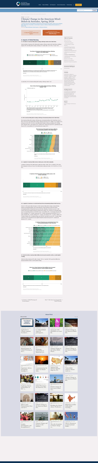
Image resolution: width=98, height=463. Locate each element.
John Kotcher (44, 23)
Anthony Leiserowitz (26, 23)
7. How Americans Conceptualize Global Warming (70, 57)
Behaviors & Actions (43, 27)
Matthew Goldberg (48, 24)
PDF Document (67, 68)
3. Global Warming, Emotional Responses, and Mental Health (69, 48)
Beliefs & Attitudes (28, 27)
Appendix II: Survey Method (69, 60)
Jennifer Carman (56, 23)
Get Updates (78, 4)
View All (76, 316)
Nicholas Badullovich (55, 24)
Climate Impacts (35, 27)
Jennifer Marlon (37, 24)
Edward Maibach (33, 23)
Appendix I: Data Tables (68, 58)
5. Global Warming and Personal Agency (69, 53)
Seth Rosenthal (39, 23)
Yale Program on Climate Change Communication (23, 4)
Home (22, 14)
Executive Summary (67, 41)
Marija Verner (26, 24)
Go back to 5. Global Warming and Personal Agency (29, 300)
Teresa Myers (31, 24)
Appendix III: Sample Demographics (70, 61)
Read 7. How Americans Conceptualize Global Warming (53, 300)
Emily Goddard (49, 23)
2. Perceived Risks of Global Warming (69, 45)
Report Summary (67, 39)
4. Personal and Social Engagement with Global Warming (70, 50)
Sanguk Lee (42, 24)
